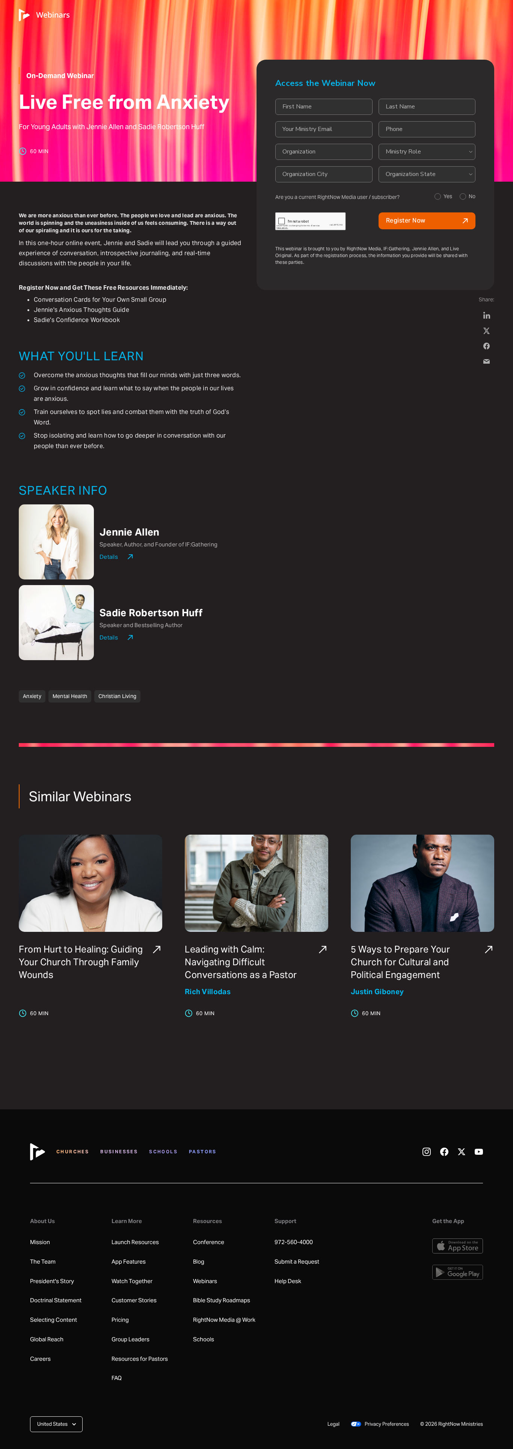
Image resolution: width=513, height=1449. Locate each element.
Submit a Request (297, 1261)
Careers (40, 1359)
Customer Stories (134, 1300)
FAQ (117, 1378)
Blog (198, 1261)
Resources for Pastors (140, 1359)
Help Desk (288, 1281)
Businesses (119, 1151)
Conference (208, 1242)
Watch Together (132, 1281)
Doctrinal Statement (55, 1300)
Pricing (120, 1320)
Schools (163, 1151)
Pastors (203, 1151)
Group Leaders (130, 1339)
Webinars (205, 1281)
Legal (333, 1424)
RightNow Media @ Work (224, 1320)
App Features (129, 1261)
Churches (72, 1151)
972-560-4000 (294, 1242)
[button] (56, 1424)
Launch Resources (135, 1242)
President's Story (52, 1281)
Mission (40, 1242)
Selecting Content (53, 1320)
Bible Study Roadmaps (221, 1300)
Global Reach (46, 1339)
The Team (43, 1261)
